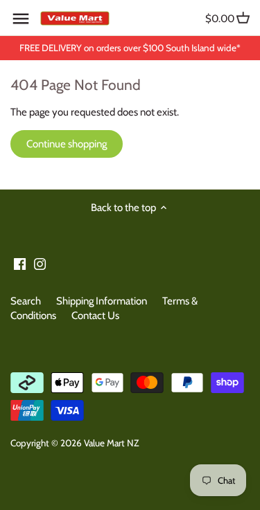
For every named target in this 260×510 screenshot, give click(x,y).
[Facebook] (20, 263)
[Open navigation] (20, 18)
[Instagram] (40, 263)
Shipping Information (101, 301)
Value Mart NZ (111, 442)
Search (25, 301)
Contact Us (95, 315)
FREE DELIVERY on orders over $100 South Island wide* (130, 47)
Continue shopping (66, 144)
